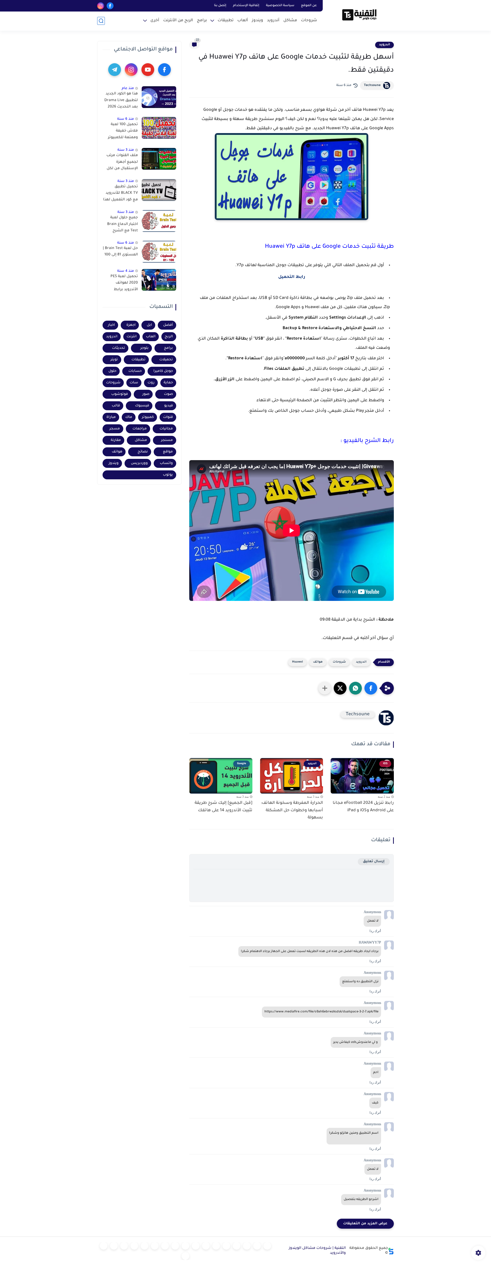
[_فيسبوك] (206, 1246)
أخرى (154, 20)
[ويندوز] (236, 1246)
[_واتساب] (195, 1246)
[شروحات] (267, 1246)
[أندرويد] (247, 1246)
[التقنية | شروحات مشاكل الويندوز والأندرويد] (359, 14)
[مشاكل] (257, 1246)
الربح (169, 337)
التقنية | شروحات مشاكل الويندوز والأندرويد (317, 1250)
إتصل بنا (220, 5)
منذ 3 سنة (125, 150)
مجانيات (166, 429)
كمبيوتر (148, 417)
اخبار (111, 325)
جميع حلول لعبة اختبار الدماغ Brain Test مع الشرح (122, 224)
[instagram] (100, 5)
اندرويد (384, 45)
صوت (168, 394)
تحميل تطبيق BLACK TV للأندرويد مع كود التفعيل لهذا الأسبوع (120, 194)
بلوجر (144, 348)
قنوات (168, 417)
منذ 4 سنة (125, 271)
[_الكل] (165, 1246)
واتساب (166, 463)
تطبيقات (225, 20)
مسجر (114, 429)
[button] (370, 688)
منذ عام (128, 88)
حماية (168, 383)
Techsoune (372, 85)
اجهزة (131, 325)
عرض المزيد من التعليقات (365, 1224)
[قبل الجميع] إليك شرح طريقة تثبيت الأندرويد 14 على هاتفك (223, 807)
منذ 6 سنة (125, 119)
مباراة (111, 417)
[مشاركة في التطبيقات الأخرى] (324, 688)
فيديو (168, 406)
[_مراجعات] (124, 1246)
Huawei (297, 662)
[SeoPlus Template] (391, 1251)
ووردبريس (139, 463)
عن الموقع (309, 5)
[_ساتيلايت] (103, 1246)
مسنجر (167, 440)
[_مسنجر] (185, 1246)
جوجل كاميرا (163, 371)
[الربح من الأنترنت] (144, 1246)
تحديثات (118, 348)
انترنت (132, 337)
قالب (116, 406)
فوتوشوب (119, 394)
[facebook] (110, 5)
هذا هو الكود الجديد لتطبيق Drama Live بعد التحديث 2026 (121, 100)
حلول (112, 371)
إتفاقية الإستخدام (246, 5)
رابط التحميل (291, 277)
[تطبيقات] (216, 1246)
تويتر (114, 360)
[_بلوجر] (114, 1246)
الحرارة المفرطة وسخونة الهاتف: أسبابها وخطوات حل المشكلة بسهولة (292, 810)
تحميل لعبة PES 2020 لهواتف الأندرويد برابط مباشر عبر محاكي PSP (123, 284)
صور (145, 394)
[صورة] (159, 97)
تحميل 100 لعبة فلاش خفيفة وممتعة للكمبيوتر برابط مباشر (123, 132)
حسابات (135, 371)
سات (134, 383)
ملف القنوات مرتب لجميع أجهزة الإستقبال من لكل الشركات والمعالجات (122, 163)
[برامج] (155, 1246)
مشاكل (290, 20)
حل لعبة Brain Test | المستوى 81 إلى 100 (120, 251)
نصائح (143, 452)
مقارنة (116, 440)
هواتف (317, 662)
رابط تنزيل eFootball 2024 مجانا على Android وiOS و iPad (363, 807)
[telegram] (114, 69)
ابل (149, 325)
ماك (128, 417)
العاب (150, 337)
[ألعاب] (226, 1246)
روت (151, 383)
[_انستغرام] (175, 1246)
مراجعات (139, 429)
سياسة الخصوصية (280, 5)
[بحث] (101, 21)
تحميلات (166, 360)
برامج (202, 20)
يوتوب (168, 475)
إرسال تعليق (374, 861)
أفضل (168, 325)
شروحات (309, 20)
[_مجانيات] (185, 1256)
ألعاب (242, 20)
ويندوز (257, 20)
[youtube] (147, 69)
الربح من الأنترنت (178, 20)
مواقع (168, 452)
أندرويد (273, 20)
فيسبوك (142, 406)
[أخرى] (134, 1246)
